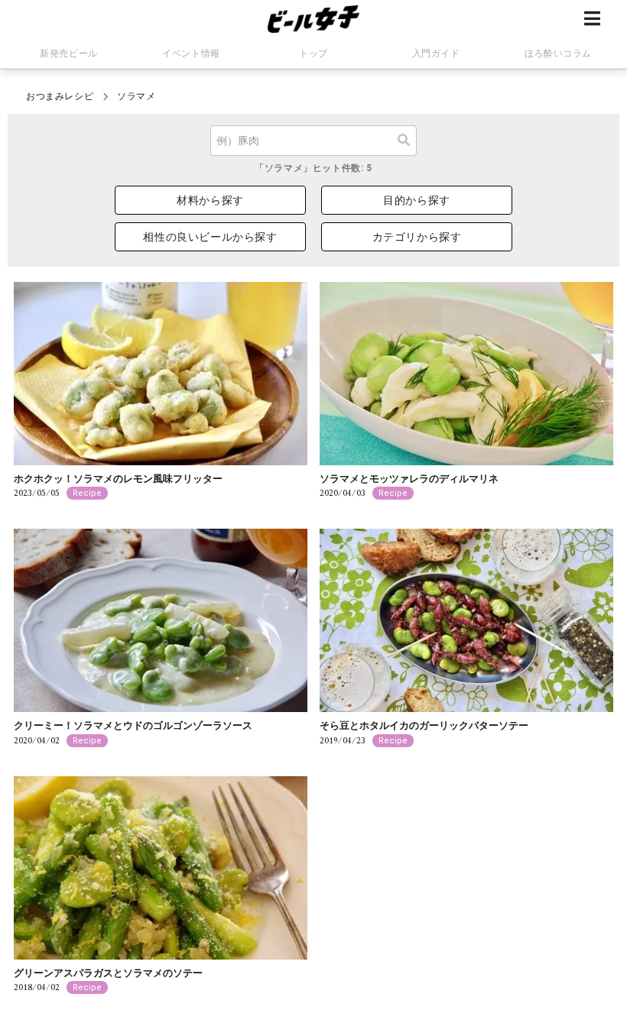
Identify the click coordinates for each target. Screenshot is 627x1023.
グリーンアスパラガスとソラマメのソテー (108, 973)
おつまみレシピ (59, 96)
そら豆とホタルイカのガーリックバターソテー (424, 725)
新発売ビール (69, 53)
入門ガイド (436, 53)
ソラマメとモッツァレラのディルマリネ (409, 478)
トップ (313, 53)
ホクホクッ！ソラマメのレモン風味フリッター (118, 478)
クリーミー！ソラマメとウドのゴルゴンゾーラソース (133, 725)
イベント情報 (191, 53)
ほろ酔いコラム (558, 53)
